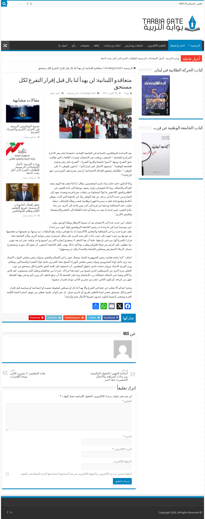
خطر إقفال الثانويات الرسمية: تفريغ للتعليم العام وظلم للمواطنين (25, 207)
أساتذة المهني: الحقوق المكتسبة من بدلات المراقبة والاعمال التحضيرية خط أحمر (109, 375)
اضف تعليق (55, 93)
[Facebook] (27, 3)
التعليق (127, 401)
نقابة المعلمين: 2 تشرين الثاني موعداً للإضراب (27, 373)
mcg (126, 93)
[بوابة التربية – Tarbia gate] (170, 23)
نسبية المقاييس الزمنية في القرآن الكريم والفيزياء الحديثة (23, 129)
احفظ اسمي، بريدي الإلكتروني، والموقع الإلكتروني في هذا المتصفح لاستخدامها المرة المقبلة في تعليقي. (76, 473)
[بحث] (4, 4)
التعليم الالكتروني (156, 45)
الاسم (128, 436)
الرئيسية (195, 45)
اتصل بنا (62, 45)
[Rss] (31, 3)
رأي (74, 45)
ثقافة (96, 45)
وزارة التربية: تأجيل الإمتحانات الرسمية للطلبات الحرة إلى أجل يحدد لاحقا (140, 58)
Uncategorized (112, 68)
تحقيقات (84, 45)
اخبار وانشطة (177, 45)
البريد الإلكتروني (122, 448)
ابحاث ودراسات (112, 45)
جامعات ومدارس (134, 45)
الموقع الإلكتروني (122, 461)
